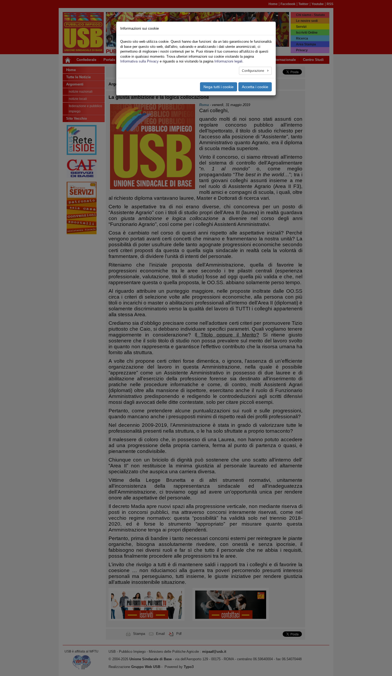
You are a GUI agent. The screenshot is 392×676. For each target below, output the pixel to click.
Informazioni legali (228, 61)
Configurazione (253, 71)
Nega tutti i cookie (218, 87)
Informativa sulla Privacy (139, 61)
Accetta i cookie (255, 87)
